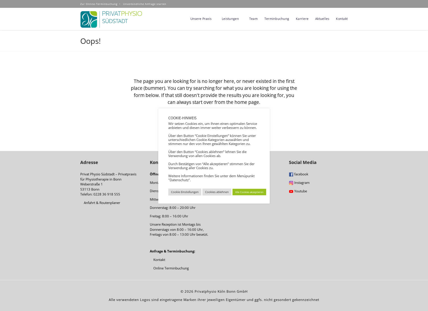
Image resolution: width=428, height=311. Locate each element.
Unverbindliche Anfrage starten (144, 4)
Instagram (301, 182)
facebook (300, 174)
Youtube (300, 191)
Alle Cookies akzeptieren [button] (249, 192)
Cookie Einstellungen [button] (185, 192)
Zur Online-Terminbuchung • (101, 4)
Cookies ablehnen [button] (217, 192)
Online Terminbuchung (170, 268)
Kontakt (158, 259)
